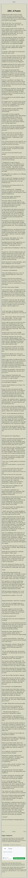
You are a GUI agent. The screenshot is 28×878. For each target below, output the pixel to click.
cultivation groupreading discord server (15, 865)
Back (14, 2)
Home (14, 831)
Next (24, 831)
